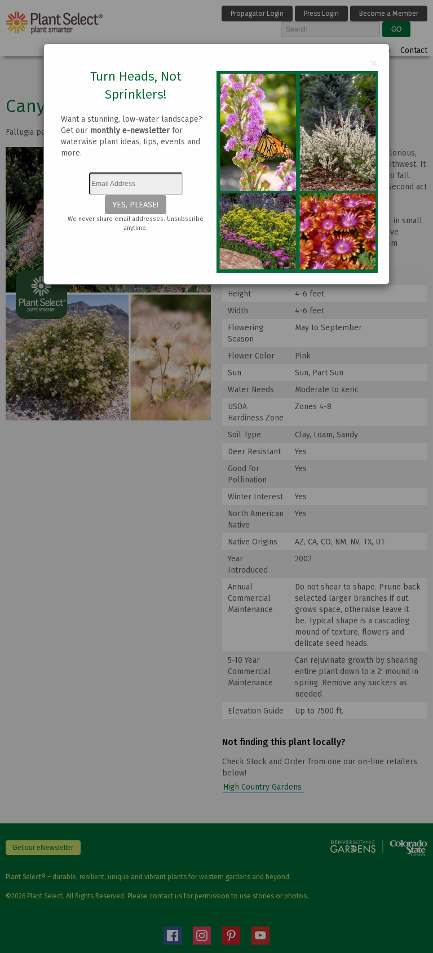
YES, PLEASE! (135, 204)
